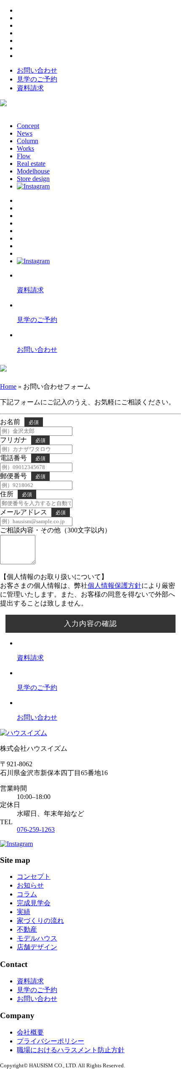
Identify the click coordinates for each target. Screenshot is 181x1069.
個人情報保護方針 (114, 585)
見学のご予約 (37, 79)
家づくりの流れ (40, 920)
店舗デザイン (37, 947)
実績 (23, 911)
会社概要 (30, 1032)
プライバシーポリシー (50, 1041)
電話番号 (13, 457)
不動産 (27, 929)
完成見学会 (34, 903)
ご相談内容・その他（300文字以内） (55, 530)
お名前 (10, 421)
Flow (24, 156)
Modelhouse (33, 171)
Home (8, 386)
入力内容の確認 (90, 624)
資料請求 (30, 88)
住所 (6, 494)
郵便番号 (13, 475)
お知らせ (30, 885)
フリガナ (13, 439)
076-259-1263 (36, 829)
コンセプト (34, 876)
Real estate (31, 163)
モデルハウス (37, 938)
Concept (28, 125)
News (24, 133)
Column (27, 140)
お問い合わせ (37, 70)
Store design (33, 178)
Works (25, 148)
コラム (27, 894)
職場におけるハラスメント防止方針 (71, 1049)
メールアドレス (23, 512)
